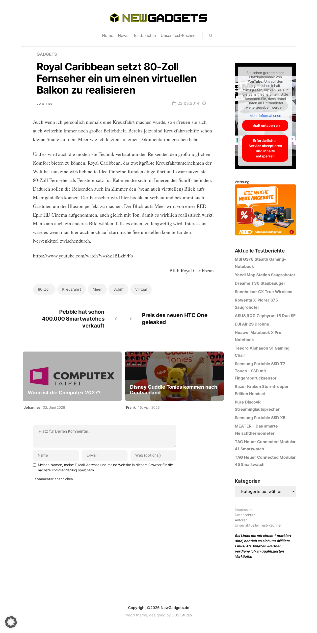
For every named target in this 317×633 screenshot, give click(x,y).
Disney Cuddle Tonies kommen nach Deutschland (173, 390)
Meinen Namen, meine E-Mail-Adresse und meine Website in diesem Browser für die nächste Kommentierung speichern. (105, 467)
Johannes (45, 103)
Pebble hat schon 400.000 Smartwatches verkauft (73, 318)
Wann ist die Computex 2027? (64, 393)
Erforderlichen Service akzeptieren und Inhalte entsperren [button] (265, 148)
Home (107, 35)
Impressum (244, 509)
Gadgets (47, 54)
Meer (97, 289)
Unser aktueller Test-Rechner (258, 525)
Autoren (241, 520)
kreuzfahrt (71, 289)
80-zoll (44, 289)
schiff (118, 289)
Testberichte (144, 35)
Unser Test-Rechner (179, 35)
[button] (11, 622)
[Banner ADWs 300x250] (265, 211)
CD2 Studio (182, 615)
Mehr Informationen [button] (265, 115)
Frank (131, 407)
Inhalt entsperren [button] (265, 125)
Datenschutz (245, 515)
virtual (141, 289)
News (123, 35)
